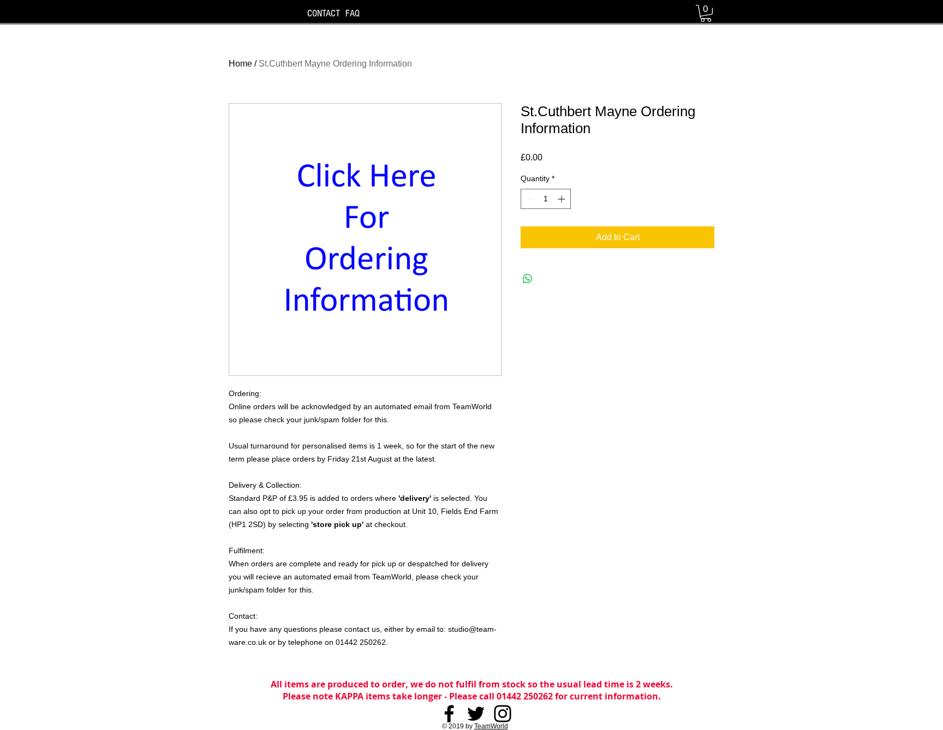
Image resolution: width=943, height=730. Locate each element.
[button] (706, 13)
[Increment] (562, 198)
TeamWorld (491, 726)
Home (240, 63)
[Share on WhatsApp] (527, 278)
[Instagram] (502, 713)
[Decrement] (529, 198)
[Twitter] (475, 713)
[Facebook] (449, 713)
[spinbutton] (546, 198)
